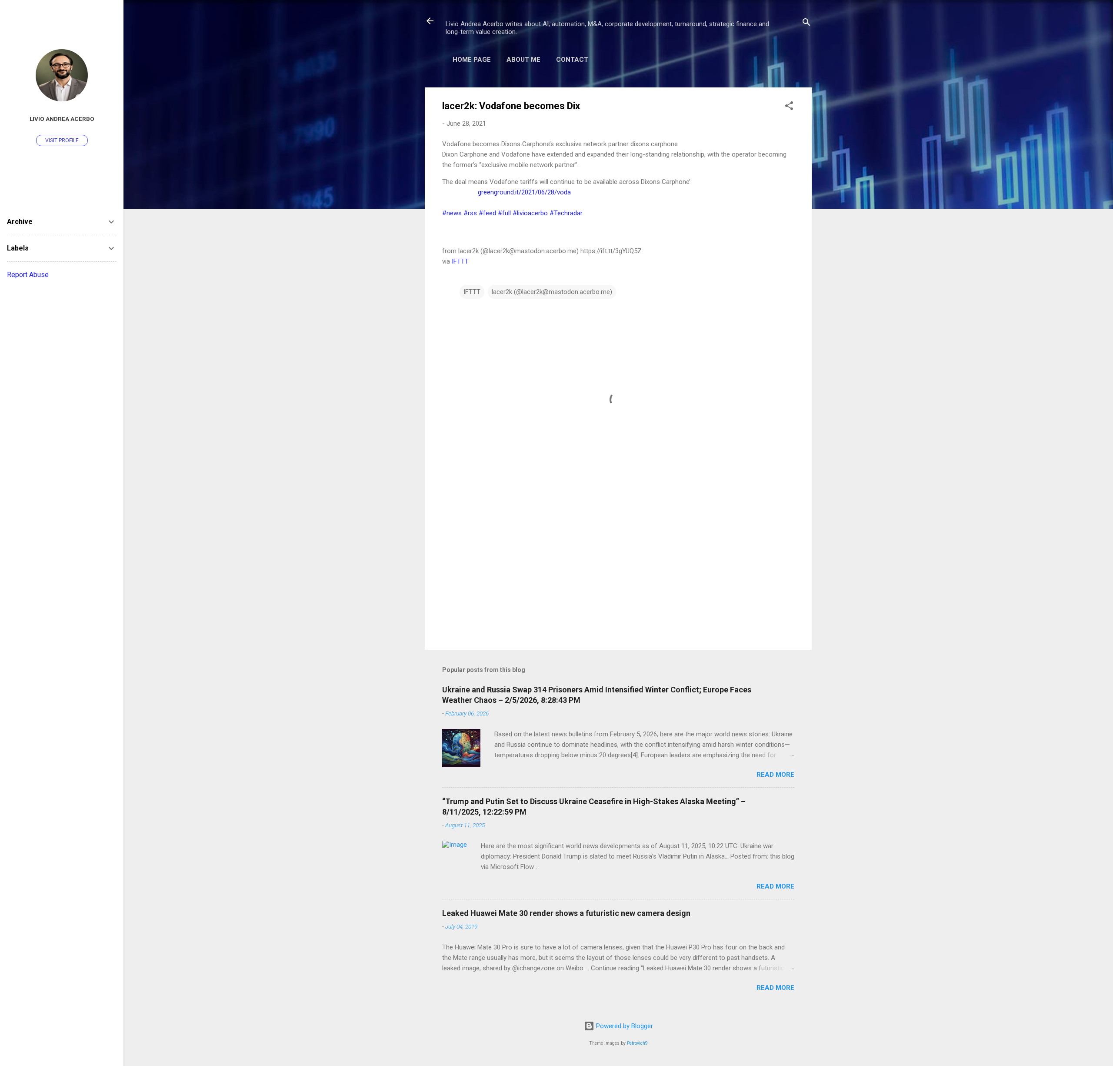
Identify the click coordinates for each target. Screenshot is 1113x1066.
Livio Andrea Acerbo (62, 118)
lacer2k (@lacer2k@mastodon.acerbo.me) (552, 292)
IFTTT (460, 261)
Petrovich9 (637, 1043)
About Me (523, 59)
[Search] (806, 23)
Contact (572, 59)
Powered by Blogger (623, 1026)
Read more (775, 775)
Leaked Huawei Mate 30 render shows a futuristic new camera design (566, 913)
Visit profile (62, 140)
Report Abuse (28, 275)
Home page (472, 59)
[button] (789, 107)
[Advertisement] (618, 569)
